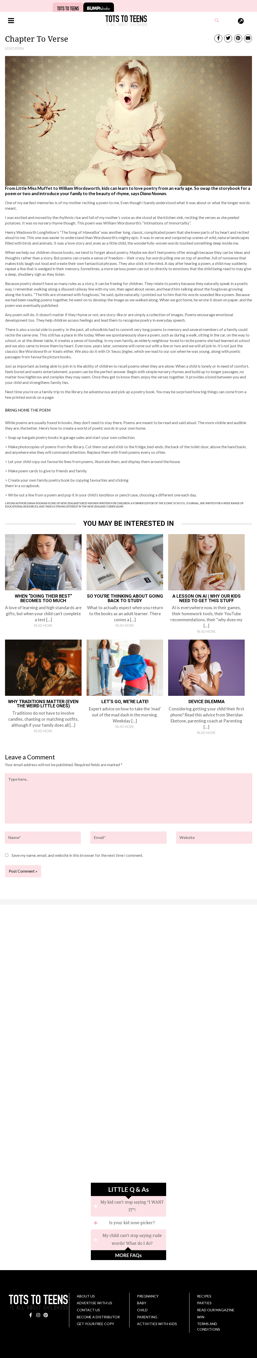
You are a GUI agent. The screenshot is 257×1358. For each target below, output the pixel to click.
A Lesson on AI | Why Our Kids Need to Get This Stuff (206, 598)
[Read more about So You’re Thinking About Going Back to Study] (125, 561)
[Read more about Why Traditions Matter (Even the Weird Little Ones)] (43, 667)
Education (14, 48)
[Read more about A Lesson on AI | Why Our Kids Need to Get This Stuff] (206, 561)
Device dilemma (206, 701)
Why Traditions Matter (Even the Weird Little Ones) (43, 703)
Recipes (204, 1296)
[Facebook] (30, 1315)
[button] (217, 21)
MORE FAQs (128, 1255)
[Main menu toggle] (11, 20)
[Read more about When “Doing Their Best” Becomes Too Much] (43, 561)
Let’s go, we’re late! (125, 701)
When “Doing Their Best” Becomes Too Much (43, 598)
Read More (43, 626)
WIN (200, 1317)
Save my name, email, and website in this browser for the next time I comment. (77, 855)
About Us (86, 1296)
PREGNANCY (148, 1296)
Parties (204, 1303)
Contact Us (88, 1310)
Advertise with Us (94, 1303)
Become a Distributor (98, 1317)
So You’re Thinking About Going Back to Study (125, 598)
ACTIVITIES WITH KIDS (157, 1324)
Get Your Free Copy (95, 1324)
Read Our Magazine (215, 1310)
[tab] (128, 1206)
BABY (141, 1303)
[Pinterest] (45, 1315)
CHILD (142, 1310)
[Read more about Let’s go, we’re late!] (125, 667)
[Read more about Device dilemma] (206, 667)
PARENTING (147, 1317)
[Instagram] (38, 1315)
